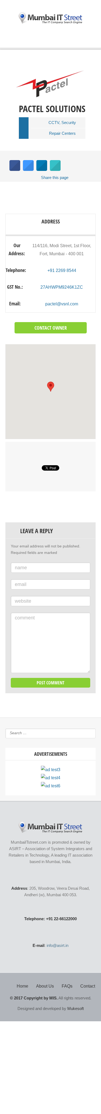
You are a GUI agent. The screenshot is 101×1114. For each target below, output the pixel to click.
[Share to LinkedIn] (41, 169)
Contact (87, 986)
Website (23, 601)
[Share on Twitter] (28, 169)
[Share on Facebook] (14, 169)
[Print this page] (55, 169)
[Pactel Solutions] (49, 98)
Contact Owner (50, 328)
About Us (45, 986)
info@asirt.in (57, 945)
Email (20, 584)
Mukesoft (75, 1008)
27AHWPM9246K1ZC (61, 287)
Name (21, 567)
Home (22, 986)
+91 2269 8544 (61, 270)
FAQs (67, 986)
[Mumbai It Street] (50, 18)
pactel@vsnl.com (61, 304)
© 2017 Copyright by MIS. (34, 998)
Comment (25, 617)
